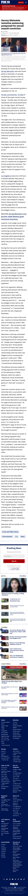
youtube (12, 879)
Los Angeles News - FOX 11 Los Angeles (5, 801)
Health (2, 729)
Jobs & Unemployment (5, 755)
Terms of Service (15, 569)
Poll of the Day (4, 738)
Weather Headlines (17, 726)
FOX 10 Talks (16, 776)
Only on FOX (5, 765)
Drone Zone (4, 776)
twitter (7, 879)
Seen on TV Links (5, 740)
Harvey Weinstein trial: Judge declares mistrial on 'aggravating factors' (13, 54)
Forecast (15, 722)
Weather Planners (17, 729)
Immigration (4, 730)
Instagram (3, 848)
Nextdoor (3, 857)
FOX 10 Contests (17, 823)
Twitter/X (3, 851)
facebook (4, 879)
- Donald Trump (17, 761)
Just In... (3, 576)
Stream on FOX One (16, 843)
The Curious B (16, 775)
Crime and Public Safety (14, 33)
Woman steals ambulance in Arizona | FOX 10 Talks (9, 694)
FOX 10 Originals (16, 766)
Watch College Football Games (17, 848)
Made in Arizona (5, 780)
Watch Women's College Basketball (17, 864)
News (23, 536)
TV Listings (15, 812)
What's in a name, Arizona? (17, 791)
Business (3, 751)
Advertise (15, 798)
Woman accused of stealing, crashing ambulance (13, 594)
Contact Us (15, 801)
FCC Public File (16, 808)
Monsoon (15, 724)
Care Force (3, 769)
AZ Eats (15, 771)
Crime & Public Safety (4, 726)
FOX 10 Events (16, 825)
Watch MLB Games (16, 851)
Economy (3, 753)
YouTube (3, 844)
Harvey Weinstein (7, 71)
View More (23, 576)
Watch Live (21, 2)
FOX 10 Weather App (5, 834)
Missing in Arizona (5, 781)
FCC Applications (17, 806)
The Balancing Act (17, 773)
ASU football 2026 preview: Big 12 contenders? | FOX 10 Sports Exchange (9, 701)
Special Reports (5, 786)
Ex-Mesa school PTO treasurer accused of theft (17, 606)
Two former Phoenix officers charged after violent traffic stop (18, 631)
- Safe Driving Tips (5, 745)
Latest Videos (5, 664)
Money (3, 749)
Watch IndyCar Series (16, 858)
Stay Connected (16, 820)
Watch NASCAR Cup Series (16, 855)
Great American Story (16, 781)
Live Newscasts (5, 823)
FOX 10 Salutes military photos (16, 830)
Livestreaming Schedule (4, 829)
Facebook (3, 849)
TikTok (2, 846)
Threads (3, 853)
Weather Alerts (16, 731)
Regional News (4, 797)
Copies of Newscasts (15, 804)
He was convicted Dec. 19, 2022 (12, 95)
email (21, 879)
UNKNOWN (16, 789)
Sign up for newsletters (15, 827)
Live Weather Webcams (4, 825)
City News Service (5, 33)
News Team (16, 810)
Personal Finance (5, 758)
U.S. (16, 536)
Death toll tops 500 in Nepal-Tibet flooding (12, 682)
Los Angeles (5, 176)
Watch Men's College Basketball (17, 861)
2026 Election (16, 751)
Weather (16, 720)
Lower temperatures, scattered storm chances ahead (17, 650)
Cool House (4, 774)
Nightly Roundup (5, 736)
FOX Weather (16, 738)
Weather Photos (17, 735)
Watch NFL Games (17, 846)
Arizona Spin (4, 767)
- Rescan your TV (17, 813)
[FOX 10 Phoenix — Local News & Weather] (5, 2)
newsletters (24, 879)
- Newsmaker (16, 758)
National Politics (17, 760)
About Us (16, 796)
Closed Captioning (17, 800)
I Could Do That (17, 783)
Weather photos (17, 838)
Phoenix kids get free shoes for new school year (9, 707)
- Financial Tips (4, 760)
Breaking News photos (16, 834)
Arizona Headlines (5, 722)
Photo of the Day (17, 836)
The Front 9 (16, 778)
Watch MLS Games (15, 870)
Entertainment (7, 536)
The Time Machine (17, 787)
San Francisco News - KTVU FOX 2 (5, 806)
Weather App (16, 733)
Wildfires (15, 727)
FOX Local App (4, 831)
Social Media (5, 842)
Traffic (2, 743)
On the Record (16, 785)
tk (15, 879)
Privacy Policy (15, 568)
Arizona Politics (16, 756)
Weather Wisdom (17, 736)
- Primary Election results (17, 753)
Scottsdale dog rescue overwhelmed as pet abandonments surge (15, 600)
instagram (10, 879)
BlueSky (3, 855)
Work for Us (16, 815)
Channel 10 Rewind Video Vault (5, 772)
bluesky (18, 879)
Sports (2, 741)
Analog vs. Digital (17, 769)
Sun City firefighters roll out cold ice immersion (9, 687)
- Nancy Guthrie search (5, 784)
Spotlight (3, 788)
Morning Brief (4, 734)
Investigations (4, 778)
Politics (15, 749)
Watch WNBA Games (16, 867)
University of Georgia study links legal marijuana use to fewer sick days (18, 620)
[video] (14, 673)
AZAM (2, 724)
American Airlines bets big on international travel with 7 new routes (17, 613)
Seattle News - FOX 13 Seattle (4, 809)
